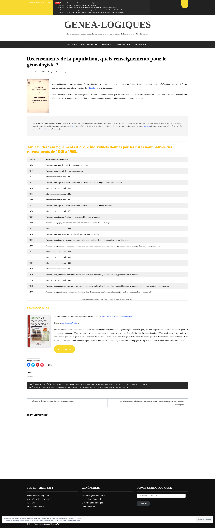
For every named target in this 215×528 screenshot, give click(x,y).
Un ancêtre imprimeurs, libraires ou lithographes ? (77, 5)
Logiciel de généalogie (92, 499)
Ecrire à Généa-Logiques (38, 495)
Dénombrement (53, 387)
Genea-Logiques (107, 24)
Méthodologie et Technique (118, 384)
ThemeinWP (55, 524)
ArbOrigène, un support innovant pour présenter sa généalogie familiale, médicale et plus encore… (93, 10)
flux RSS (31, 503)
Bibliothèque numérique (92, 503)
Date (44, 387)
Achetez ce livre (64, 349)
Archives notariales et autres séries (75, 384)
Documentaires (88, 506)
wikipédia (91, 88)
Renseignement (122, 387)
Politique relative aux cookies (71, 520)
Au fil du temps (99, 384)
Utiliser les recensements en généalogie (116, 316)
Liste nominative (85, 387)
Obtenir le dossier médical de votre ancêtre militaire (53, 401)
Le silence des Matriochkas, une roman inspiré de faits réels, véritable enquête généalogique (91, 12)
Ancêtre (32, 387)
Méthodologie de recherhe (93, 495)
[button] (38, 96)
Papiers (134, 384)
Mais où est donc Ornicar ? (39, 499)
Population (98, 387)
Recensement (109, 387)
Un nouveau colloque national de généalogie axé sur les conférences (83, 3)
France (63, 387)
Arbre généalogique (49, 384)
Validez (143, 503)
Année (39, 387)
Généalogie (72, 387)
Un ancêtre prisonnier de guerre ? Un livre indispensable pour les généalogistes (86, 7)
